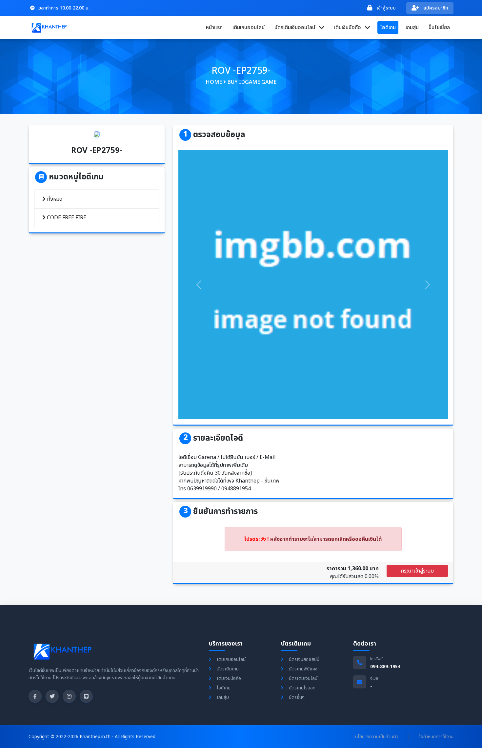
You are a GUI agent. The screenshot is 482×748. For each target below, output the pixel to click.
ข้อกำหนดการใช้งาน (435, 736)
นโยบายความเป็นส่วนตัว (376, 736)
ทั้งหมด (54, 199)
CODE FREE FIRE (66, 218)
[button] (299, 27)
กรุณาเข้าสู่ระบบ (417, 571)
